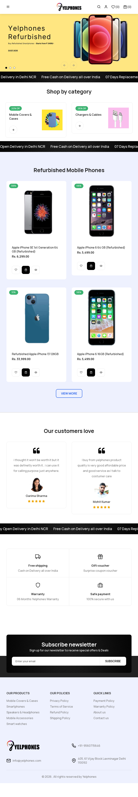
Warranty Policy (104, 707)
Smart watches (16, 724)
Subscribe (113, 661)
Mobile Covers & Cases (22, 701)
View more (69, 393)
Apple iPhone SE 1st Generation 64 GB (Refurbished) (35, 249)
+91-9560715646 (89, 746)
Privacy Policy (59, 701)
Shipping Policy (60, 718)
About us (99, 712)
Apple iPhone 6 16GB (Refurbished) (100, 354)
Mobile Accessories (19, 718)
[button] (127, 7)
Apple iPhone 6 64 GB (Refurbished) (101, 247)
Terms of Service (61, 707)
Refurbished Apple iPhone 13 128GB (35, 354)
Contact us (101, 718)
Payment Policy (103, 701)
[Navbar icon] (8, 7)
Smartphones (15, 707)
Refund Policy (59, 712)
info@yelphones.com (27, 761)
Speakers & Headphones (23, 712)
